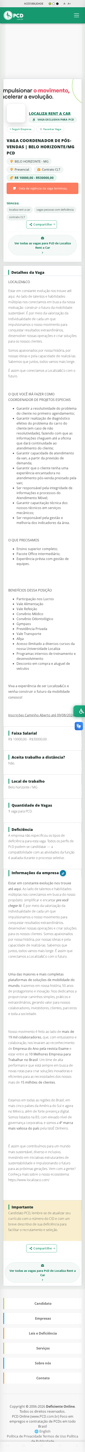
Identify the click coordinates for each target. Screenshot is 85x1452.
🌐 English (42, 1431)
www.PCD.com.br (44, 1416)
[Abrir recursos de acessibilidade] (79, 711)
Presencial (22, 169)
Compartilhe (43, 224)
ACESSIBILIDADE (33, 3)
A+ (69, 3)
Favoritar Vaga (51, 129)
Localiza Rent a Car (50, 113)
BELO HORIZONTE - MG (31, 161)
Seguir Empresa (20, 129)
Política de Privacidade (25, 1436)
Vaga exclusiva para (56, 119)
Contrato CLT (51, 169)
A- (65, 3)
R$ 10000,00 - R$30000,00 (34, 178)
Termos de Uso (55, 1436)
